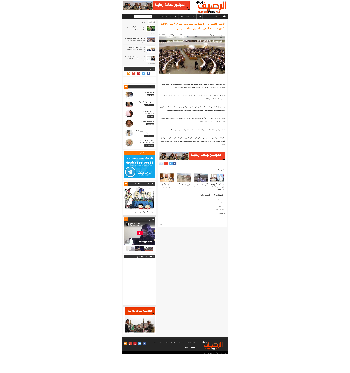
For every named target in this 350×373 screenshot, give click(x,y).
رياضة (193, 16)
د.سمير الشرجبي (149, 145)
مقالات (175, 16)
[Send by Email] (161, 163)
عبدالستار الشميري (149, 105)
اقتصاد (199, 16)
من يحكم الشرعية (149, 92)
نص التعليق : (222, 213)
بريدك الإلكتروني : (220, 206)
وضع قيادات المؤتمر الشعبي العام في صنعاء (143, 212)
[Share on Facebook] (174, 163)
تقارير (181, 16)
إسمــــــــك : (221, 199)
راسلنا (161, 16)
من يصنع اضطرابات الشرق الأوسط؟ (144, 102)
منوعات (187, 16)
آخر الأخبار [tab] (152, 22)
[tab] (220, 169)
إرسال (161, 224)
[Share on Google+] (166, 163)
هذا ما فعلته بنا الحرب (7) (147, 121)
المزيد (169, 16)
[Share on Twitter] (171, 163)
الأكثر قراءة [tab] (143, 22)
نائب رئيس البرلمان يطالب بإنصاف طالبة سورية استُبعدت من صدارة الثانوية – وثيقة (134, 58)
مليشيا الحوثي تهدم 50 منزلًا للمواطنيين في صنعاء (185, 185)
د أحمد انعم (151, 116)
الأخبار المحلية (217, 16)
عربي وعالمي (207, 16)
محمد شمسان (150, 124)
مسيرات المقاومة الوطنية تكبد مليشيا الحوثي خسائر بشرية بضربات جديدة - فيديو (135, 28)
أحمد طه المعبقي (149, 135)
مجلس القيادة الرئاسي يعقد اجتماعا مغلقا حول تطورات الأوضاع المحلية (168, 185)
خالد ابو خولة (150, 95)
